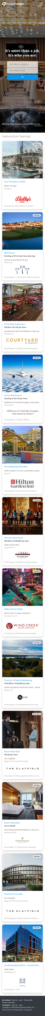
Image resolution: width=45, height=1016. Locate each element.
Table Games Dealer (13, 609)
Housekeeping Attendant (16, 466)
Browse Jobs (28, 1000)
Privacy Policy (18, 1010)
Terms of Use (7, 1010)
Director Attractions (13, 537)
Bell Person (9, 252)
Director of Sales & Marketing (18, 680)
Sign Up (14, 1000)
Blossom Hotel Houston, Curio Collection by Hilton (22, 124)
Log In (21, 1000)
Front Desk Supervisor (14, 324)
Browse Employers (8, 1002)
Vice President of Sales (15, 181)
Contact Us (28, 1010)
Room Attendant (12, 751)
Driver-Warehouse (13, 395)
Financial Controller (13, 894)
